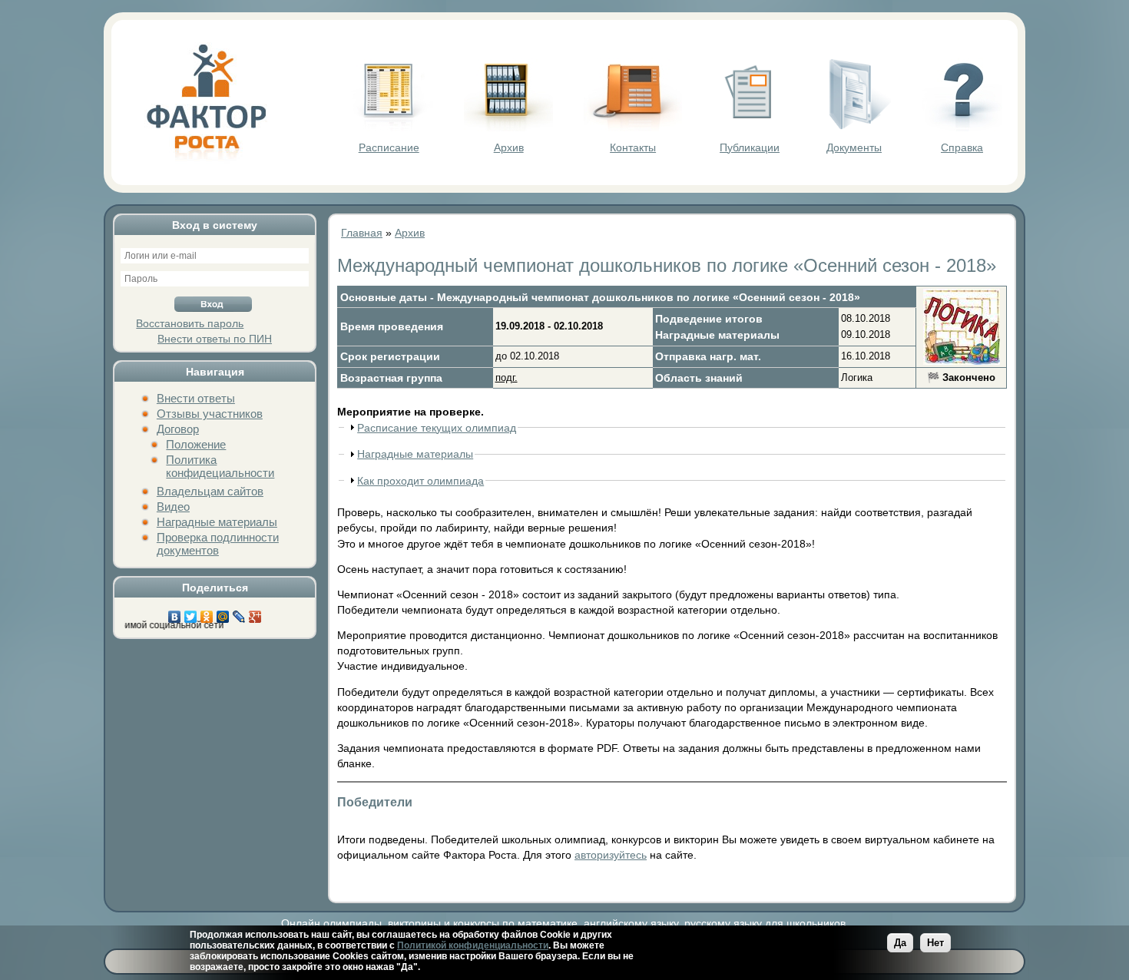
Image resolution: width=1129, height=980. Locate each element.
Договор (178, 428)
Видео (173, 506)
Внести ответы (196, 398)
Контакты (633, 147)
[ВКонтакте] (175, 613)
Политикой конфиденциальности (472, 945)
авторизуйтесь (610, 855)
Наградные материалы (217, 521)
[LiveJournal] (239, 613)
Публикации (750, 147)
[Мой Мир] (223, 613)
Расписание (389, 147)
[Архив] (508, 127)
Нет (935, 943)
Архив (509, 147)
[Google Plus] (255, 613)
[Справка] (962, 127)
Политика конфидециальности (220, 466)
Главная (361, 233)
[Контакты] (633, 127)
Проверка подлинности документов (218, 544)
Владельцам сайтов (210, 491)
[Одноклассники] (207, 613)
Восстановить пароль (189, 323)
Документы (854, 147)
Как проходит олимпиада (420, 481)
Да (900, 943)
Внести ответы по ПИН (214, 339)
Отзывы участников (210, 413)
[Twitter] (191, 613)
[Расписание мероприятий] (388, 127)
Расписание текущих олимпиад (436, 428)
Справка (962, 147)
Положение (196, 444)
